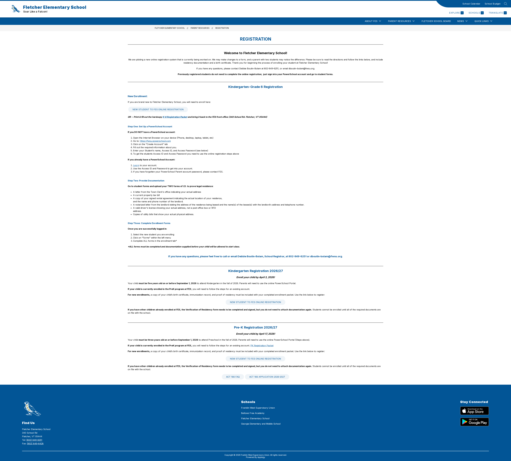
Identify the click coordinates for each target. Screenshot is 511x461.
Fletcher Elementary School (170, 28)
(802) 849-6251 (34, 440)
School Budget (492, 3)
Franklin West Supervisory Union (258, 407)
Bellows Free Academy (252, 413)
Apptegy (261, 457)
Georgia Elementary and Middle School (261, 423)
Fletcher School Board (436, 21)
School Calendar (471, 3)
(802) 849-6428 (35, 443)
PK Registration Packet (261, 345)
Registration (222, 28)
